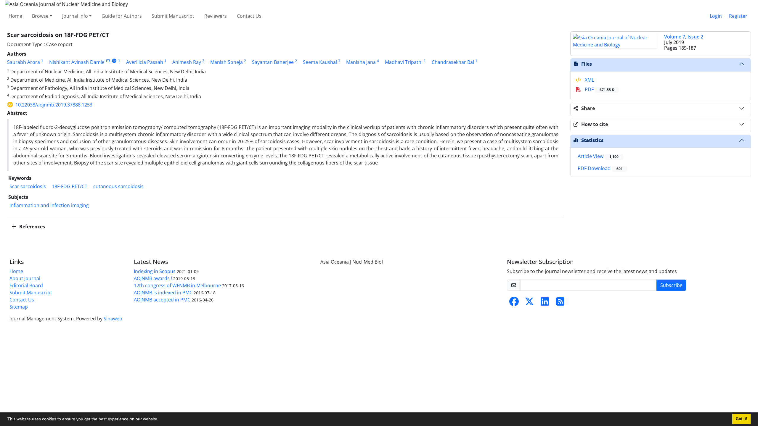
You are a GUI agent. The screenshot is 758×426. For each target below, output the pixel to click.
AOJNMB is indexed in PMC (163, 292)
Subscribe (671, 285)
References (31, 226)
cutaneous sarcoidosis (118, 186)
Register (738, 16)
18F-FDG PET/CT (69, 186)
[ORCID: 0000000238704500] (114, 60)
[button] (160, 420)
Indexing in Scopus (155, 271)
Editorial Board (26, 285)
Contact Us (249, 16)
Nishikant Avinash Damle (77, 62)
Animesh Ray (186, 62)
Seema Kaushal (320, 62)
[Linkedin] (545, 303)
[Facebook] (514, 303)
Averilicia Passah (144, 62)
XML (589, 80)
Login (716, 16)
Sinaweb (113, 318)
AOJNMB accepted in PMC (162, 299)
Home (15, 16)
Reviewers (215, 16)
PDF (599, 89)
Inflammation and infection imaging (49, 205)
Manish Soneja (226, 62)
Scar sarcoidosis (27, 186)
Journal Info (75, 16)
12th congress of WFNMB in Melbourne (177, 285)
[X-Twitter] (529, 303)
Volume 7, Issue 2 (683, 36)
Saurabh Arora (23, 62)
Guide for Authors (122, 16)
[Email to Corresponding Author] (108, 60)
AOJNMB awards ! (153, 278)
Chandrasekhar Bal (453, 62)
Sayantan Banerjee (273, 62)
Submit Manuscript (173, 16)
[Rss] (560, 303)
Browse (40, 16)
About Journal (24, 278)
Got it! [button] (741, 419)
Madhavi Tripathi (404, 62)
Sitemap (18, 307)
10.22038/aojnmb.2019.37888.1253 (53, 104)
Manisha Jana (361, 62)
